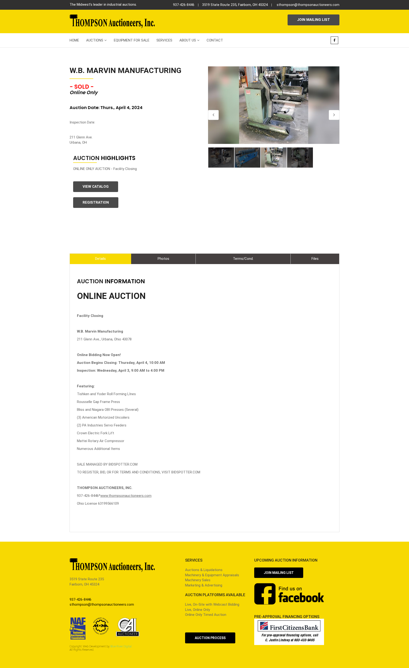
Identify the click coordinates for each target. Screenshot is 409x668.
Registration (96, 202)
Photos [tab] (163, 258)
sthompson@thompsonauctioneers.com (308, 5)
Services (164, 40)
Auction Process (210, 638)
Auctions (94, 40)
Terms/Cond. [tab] (243, 258)
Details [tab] (100, 258)
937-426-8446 (183, 5)
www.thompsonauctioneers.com (125, 496)
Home (74, 40)
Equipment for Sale (131, 40)
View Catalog (96, 186)
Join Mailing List (313, 20)
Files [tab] (315, 258)
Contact (215, 40)
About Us (187, 40)
